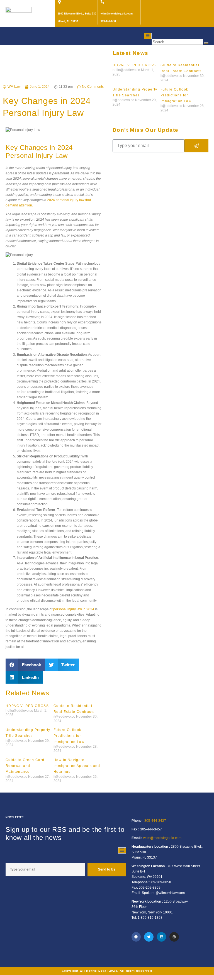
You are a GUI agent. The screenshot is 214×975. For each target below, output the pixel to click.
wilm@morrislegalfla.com (162, 838)
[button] (25, 665)
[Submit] (196, 145)
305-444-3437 (155, 821)
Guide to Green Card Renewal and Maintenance (25, 766)
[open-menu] (147, 36)
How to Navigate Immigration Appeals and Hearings (77, 766)
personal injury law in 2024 (73, 609)
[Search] (206, 43)
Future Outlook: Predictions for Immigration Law (175, 95)
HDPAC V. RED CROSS (134, 65)
